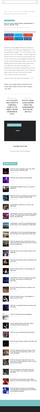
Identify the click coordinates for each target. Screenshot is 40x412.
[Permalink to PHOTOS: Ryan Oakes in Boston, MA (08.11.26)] (6, 343)
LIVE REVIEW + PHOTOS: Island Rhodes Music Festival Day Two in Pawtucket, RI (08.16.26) (23, 224)
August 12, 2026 (13, 343)
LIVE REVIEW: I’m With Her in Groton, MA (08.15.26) (21, 205)
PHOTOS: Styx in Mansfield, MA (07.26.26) (22, 332)
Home (5, 11)
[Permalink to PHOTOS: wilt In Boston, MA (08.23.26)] (6, 180)
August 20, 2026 (13, 199)
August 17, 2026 (13, 316)
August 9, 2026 (13, 382)
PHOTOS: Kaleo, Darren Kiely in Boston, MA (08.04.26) (23, 251)
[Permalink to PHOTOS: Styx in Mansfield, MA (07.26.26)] (6, 335)
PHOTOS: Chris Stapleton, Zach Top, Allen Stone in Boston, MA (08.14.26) (22, 169)
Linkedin (20, 38)
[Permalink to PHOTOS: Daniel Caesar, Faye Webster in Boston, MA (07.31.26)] (6, 299)
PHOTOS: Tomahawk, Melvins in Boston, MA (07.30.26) (23, 306)
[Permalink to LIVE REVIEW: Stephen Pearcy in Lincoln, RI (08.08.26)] (6, 189)
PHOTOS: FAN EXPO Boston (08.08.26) (21, 314)
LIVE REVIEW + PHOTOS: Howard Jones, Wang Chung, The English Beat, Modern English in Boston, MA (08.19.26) (23, 215)
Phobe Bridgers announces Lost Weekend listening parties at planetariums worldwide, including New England (23, 389)
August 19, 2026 (13, 246)
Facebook (10, 35)
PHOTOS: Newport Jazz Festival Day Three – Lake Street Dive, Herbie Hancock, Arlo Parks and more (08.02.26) (23, 242)
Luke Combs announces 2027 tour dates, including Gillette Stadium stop (22, 324)
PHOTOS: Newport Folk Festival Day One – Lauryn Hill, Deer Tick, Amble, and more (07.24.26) (22, 371)
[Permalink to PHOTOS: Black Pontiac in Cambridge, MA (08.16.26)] (6, 271)
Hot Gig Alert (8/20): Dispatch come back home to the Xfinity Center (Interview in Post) (12, 107)
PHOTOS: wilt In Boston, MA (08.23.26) (21, 178)
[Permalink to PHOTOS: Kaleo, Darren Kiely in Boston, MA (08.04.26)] (6, 253)
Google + (29, 35)
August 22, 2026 (13, 190)
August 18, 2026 (13, 254)
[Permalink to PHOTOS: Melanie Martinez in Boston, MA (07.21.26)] (6, 290)
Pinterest (10, 38)
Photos (10, 11)
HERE (31, 78)
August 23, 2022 (11, 27)
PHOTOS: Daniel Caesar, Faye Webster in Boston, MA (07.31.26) (22, 297)
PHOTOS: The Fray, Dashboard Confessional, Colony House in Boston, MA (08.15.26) (23, 196)
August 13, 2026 (13, 327)
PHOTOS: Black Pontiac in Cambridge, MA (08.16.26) (22, 269)
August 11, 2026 (13, 365)
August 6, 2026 (13, 393)
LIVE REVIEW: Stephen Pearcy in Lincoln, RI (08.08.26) (22, 187)
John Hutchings (24, 27)
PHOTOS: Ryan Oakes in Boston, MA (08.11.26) (23, 341)
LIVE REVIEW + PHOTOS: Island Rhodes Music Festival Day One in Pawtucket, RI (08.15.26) (23, 233)
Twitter (20, 35)
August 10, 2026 (13, 374)
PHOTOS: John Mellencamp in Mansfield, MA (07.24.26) (23, 260)
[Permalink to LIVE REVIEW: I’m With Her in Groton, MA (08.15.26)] (6, 207)
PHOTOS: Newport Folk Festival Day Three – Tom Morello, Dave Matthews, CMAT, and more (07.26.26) (23, 351)
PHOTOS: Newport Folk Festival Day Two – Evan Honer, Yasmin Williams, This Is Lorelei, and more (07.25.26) (23, 361)
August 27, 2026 (13, 172)
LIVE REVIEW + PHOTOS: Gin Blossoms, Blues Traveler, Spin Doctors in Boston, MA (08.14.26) (23, 279)
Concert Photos (18, 11)
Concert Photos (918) (9, 20)
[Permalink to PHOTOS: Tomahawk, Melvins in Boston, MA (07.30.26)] (6, 308)
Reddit (29, 38)
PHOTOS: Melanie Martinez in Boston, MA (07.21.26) (22, 288)
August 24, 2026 (13, 180)
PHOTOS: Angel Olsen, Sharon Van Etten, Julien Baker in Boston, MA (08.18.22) (28, 106)
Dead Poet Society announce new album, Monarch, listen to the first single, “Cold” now (23, 379)
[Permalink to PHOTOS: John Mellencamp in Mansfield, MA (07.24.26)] (6, 262)
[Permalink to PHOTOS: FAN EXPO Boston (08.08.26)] (6, 317)
